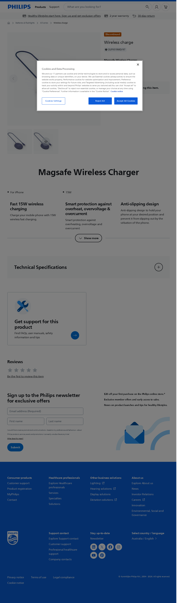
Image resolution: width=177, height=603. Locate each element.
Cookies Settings (53, 101)
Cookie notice (117, 91)
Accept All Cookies (126, 101)
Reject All (100, 101)
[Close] (138, 64)
